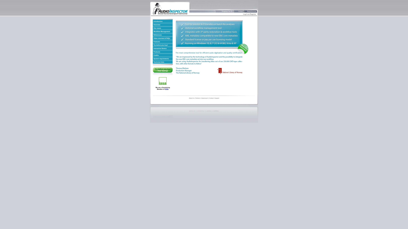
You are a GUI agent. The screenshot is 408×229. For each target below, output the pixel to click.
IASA (167, 89)
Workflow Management (162, 31)
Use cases (157, 28)
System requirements (161, 58)
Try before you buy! (161, 45)
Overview (157, 25)
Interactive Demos (160, 48)
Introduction (158, 21)
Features (157, 42)
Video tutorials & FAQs (162, 38)
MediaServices (251, 11)
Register (253, 14)
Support (217, 98)
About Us (191, 98)
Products (157, 52)
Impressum (204, 98)
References (158, 35)
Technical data (159, 62)
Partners (197, 98)
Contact (240, 11)
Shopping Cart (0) (227, 11)
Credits (156, 55)
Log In (245, 14)
